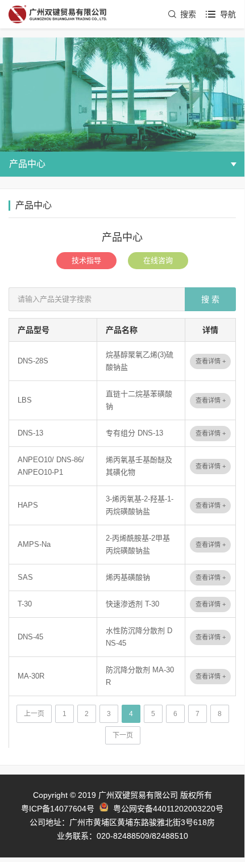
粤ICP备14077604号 (57, 808)
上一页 (34, 714)
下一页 (123, 735)
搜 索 (210, 299)
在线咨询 (158, 260)
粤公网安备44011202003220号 (168, 808)
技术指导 (86, 260)
